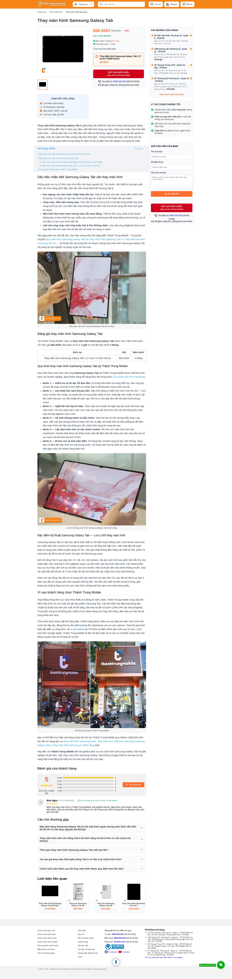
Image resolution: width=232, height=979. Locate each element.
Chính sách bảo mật (46, 930)
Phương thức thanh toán (47, 945)
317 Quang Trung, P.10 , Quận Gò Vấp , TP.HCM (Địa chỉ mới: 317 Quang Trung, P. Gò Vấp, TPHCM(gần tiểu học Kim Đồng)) (170, 946)
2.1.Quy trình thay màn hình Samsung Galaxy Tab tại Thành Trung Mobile (70, 162)
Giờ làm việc (83, 945)
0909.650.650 (118, 934)
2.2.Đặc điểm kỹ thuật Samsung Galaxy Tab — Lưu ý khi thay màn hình (69, 166)
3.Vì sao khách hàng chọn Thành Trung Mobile (57, 169)
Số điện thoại (157, 162)
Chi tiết (116, 41)
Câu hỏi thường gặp (46, 953)
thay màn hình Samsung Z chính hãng (73, 745)
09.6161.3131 (120, 942)
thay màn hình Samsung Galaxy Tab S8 (67, 239)
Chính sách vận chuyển (47, 942)
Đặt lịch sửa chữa (118, 73)
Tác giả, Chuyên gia (86, 949)
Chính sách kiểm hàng (47, 938)
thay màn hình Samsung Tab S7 (107, 239)
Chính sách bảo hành (46, 934)
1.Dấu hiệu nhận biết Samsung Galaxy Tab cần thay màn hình (63, 154)
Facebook (113, 952)
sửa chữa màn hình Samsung (129, 377)
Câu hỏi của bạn (158, 172)
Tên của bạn (156, 151)
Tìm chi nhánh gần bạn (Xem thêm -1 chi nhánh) (163, 957)
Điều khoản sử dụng (46, 949)
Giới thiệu (82, 930)
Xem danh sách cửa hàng (172, 94)
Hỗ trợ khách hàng (86, 938)
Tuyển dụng (83, 942)
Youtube (125, 952)
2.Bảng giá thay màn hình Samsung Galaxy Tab (57, 158)
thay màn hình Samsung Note (80, 741)
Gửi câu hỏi (173, 194)
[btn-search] (101, 4)
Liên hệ (81, 934)
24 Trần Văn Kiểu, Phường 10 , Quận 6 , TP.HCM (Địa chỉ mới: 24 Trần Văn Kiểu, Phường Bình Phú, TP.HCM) (170, 934)
